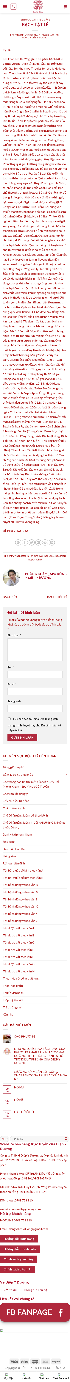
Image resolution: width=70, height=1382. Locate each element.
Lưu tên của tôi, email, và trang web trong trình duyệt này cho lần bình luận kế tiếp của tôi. (34, 724)
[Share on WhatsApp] (18, 542)
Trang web (14, 701)
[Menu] (5, 6)
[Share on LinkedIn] (52, 542)
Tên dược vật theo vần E (18, 956)
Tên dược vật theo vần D (19, 949)
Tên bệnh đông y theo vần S (20, 899)
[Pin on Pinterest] (45, 542)
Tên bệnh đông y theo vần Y (20, 913)
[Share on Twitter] (32, 542)
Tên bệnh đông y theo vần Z (20, 920)
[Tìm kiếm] (13, 7)
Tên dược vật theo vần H (19, 971)
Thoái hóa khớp (13, 985)
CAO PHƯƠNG (24, 1036)
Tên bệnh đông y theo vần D (20, 884)
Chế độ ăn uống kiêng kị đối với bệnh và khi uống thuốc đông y (34, 825)
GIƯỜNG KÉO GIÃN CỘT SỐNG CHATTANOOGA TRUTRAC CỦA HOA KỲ (40, 1075)
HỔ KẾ (18, 1099)
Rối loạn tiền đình (14, 863)
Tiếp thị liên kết (13, 1000)
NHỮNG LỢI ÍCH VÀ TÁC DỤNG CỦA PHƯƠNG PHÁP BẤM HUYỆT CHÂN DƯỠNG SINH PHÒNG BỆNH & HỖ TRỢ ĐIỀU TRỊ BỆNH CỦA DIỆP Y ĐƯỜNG (39, 1056)
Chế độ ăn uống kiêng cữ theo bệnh (25, 815)
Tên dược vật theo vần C (18, 942)
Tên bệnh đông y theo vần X (20, 906)
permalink (36, 559)
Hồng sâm (9, 856)
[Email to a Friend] (38, 542)
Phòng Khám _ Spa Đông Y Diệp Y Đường (41, 36)
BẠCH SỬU (10, 596)
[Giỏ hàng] (65, 6)
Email (11, 684)
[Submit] (66, 1139)
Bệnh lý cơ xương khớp (18, 774)
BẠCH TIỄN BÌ (57, 596)
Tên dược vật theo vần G (19, 964)
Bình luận (14, 635)
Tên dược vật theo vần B (35, 19)
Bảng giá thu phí (13, 767)
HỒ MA (19, 1087)
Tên (10, 667)
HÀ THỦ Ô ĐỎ (24, 1112)
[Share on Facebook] (25, 542)
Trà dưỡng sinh (12, 1007)
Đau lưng (9, 841)
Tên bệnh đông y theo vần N (20, 892)
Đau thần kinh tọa (14, 849)
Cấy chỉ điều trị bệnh (16, 801)
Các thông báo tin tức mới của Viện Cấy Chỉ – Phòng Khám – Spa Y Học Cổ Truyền (32, 784)
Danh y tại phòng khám (17, 834)
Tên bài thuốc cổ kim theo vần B (23, 877)
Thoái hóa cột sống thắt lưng (21, 978)
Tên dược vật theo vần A (18, 928)
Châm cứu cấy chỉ (14, 808)
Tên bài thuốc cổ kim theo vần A (23, 870)
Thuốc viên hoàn (13, 992)
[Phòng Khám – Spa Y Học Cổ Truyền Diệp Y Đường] (38, 6)
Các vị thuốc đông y (15, 793)
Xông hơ (8, 1014)
